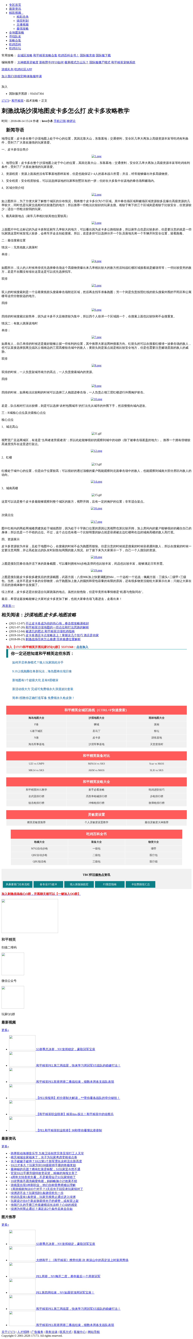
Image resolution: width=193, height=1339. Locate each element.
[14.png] (96, 481)
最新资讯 (15, 8)
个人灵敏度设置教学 (96, 822)
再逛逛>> (8, 605)
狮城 (96, 724)
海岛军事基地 (36, 744)
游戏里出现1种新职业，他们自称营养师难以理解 (43, 1185)
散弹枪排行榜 (157, 803)
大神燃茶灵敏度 (27, 62)
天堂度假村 (156, 744)
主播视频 (23, 24)
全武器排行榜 (36, 796)
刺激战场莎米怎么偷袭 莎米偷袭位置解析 (53, 639)
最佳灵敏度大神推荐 (156, 822)
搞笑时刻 (23, 20)
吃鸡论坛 (15, 48)
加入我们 (8, 76)
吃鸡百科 (15, 44)
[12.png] (96, 450)
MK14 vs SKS (36, 770)
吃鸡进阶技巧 (157, 789)
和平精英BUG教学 (36, 789)
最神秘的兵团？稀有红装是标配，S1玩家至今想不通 (45, 1169)
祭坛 (156, 731)
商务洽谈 (51, 1332)
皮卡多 (96, 737)
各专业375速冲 (48, 884)
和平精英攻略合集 (45, 55)
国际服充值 (87, 55)
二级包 (96, 855)
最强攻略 (23, 28)
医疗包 (154, 855)
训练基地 (156, 737)
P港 (36, 724)
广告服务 (37, 1332)
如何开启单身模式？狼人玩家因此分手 (38, 662)
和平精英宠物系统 (123, 62)
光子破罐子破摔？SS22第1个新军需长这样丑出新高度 (46, 1161)
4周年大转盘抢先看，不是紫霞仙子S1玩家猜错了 (43, 1177)
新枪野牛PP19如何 (51, 62)
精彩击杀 (23, 16)
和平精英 (17, 100)
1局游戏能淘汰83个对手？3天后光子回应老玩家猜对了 (47, 1189)
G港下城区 (36, 731)
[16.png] (96, 508)
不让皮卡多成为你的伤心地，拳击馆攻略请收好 (57, 623)
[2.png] (96, 194)
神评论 (71, 121)
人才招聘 (23, 1332)
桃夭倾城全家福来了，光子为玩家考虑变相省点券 (44, 1157)
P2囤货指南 (109, 884)
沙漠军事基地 (96, 744)
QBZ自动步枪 (39, 855)
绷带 (153, 848)
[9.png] (96, 385)
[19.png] (96, 570)
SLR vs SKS (156, 770)
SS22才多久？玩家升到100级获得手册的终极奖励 (43, 1165)
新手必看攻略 (96, 789)
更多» (5, 1030)
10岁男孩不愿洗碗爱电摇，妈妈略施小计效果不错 (44, 1181)
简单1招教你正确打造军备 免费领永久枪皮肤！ (43, 697)
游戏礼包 (8, 69)
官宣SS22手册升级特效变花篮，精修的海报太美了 (44, 1173)
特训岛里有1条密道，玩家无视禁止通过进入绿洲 (43, 1196)
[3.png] (96, 222)
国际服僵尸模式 (99, 62)
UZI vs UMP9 (36, 763)
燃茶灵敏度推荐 (36, 822)
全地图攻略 (16, 32)
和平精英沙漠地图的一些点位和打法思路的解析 (57, 627)
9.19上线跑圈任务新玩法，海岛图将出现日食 (42, 671)
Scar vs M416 (156, 763)
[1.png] (96, 156)
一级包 (96, 848)
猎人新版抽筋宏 (79, 884)
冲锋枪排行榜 (96, 803)
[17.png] (96, 521)
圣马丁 (96, 731)
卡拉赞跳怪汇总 (140, 884)
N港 (36, 737)
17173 (5, 100)
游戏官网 (20, 76)
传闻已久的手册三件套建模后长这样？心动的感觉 (44, 1204)
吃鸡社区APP (23, 69)
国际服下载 (103, 55)
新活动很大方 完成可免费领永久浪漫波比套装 (43, 689)
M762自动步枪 (39, 848)
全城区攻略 (24, 55)
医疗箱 (154, 861)
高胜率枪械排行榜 (96, 796)
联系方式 (66, 1332)
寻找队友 (15, 36)
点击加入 (82, 647)
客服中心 (80, 1332)
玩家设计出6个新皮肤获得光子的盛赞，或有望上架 (45, 1200)
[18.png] (96, 557)
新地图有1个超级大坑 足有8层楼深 (35, 680)
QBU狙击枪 (39, 861)
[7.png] (96, 337)
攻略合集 (15, 40)
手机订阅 (60, 121)
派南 (156, 724)
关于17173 (8, 1332)
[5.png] (96, 285)
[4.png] (96, 261)
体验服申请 (34, 76)
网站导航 (94, 1332)
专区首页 (15, 4)
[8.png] (96, 365)
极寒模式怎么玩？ (76, 62)
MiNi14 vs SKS (96, 763)
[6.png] (96, 309)
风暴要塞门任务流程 (18, 884)
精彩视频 (16, 12)
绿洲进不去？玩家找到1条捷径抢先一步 (37, 1193)
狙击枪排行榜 (36, 803)
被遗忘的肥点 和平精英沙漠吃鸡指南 (50, 631)
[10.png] (96, 399)
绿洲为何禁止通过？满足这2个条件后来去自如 (42, 1208)
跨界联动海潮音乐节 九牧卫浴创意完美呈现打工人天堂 (47, 1153)
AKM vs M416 (96, 770)
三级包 (96, 861)
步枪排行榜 (156, 796)
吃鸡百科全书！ (68, 55)
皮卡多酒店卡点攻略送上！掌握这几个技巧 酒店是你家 (62, 635)
